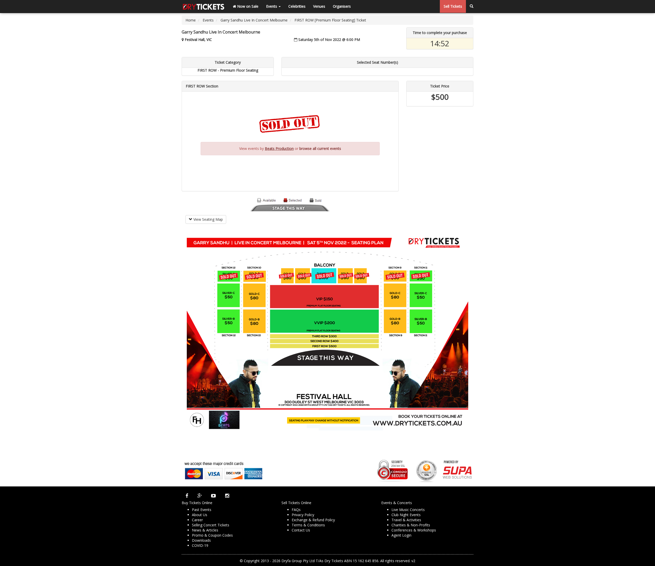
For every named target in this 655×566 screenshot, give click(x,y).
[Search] (471, 6)
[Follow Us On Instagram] (227, 496)
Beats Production (279, 148)
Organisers (342, 6)
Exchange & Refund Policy (313, 519)
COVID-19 (200, 545)
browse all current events (320, 148)
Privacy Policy (303, 514)
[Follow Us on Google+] (200, 496)
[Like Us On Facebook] (187, 496)
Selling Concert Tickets (210, 525)
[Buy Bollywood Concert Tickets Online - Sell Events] (203, 6)
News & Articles (205, 530)
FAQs (296, 509)
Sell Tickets (453, 6)
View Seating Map (207, 219)
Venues (319, 6)
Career (197, 519)
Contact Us (301, 530)
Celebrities (296, 6)
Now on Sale (247, 6)
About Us (199, 514)
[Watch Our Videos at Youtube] (213, 496)
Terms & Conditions (308, 525)
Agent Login (401, 535)
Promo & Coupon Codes (212, 535)
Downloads (201, 540)
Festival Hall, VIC (198, 39)
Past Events (201, 509)
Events (272, 6)
